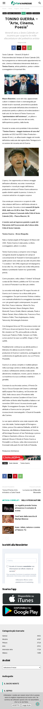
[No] (40, 701)
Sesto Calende (13, 463)
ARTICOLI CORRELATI (10, 500)
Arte (23, 13)
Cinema (29, 13)
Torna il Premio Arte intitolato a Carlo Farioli (11, 491)
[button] (4, 3)
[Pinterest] (24, 47)
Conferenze (36, 13)
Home (4, 8)
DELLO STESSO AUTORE (31, 500)
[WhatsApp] (29, 47)
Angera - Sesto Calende (21, 8)
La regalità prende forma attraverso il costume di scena (26, 508)
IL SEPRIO (8, 691)
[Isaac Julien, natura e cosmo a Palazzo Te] (8, 530)
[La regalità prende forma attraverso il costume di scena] (8, 508)
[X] (19, 47)
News (10, 8)
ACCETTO (15, 705)
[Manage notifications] (37, 704)
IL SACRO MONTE (11, 684)
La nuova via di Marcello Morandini (32, 491)
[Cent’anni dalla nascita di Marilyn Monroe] (8, 519)
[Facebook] (13, 47)
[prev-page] (3, 538)
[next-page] (7, 538)
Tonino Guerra (25, 463)
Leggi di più (26, 705)
